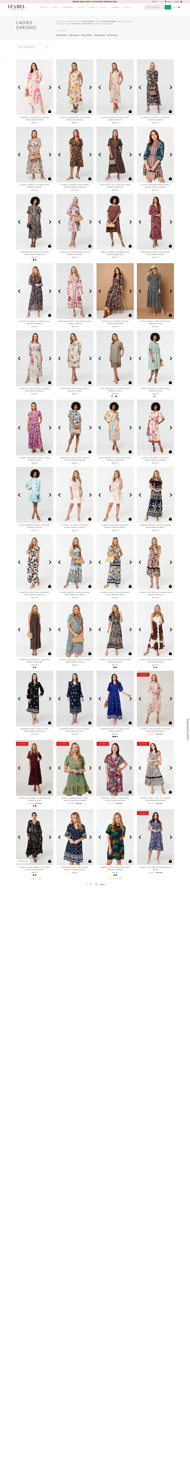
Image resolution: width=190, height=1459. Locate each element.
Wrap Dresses (99, 35)
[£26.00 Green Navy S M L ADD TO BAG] (115, 837)
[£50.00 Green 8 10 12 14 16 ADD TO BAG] (155, 87)
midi (74, 24)
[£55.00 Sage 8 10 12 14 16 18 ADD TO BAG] (75, 629)
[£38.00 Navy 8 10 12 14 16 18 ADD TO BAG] (75, 837)
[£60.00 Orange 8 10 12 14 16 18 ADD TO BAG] (115, 428)
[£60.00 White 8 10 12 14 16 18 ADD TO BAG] (34, 495)
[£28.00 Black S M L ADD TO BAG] (75, 428)
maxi (78, 24)
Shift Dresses (74, 35)
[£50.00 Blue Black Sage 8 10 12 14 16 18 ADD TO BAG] (115, 699)
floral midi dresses (109, 21)
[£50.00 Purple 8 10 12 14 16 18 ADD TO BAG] (75, 222)
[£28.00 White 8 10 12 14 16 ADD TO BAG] (115, 87)
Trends (115, 7)
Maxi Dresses (86, 35)
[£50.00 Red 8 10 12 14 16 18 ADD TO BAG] (155, 222)
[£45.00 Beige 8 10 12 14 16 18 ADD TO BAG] (34, 358)
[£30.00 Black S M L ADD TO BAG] (34, 562)
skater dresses (88, 21)
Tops (80, 7)
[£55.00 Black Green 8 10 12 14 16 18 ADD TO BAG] (34, 222)
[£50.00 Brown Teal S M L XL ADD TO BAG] (155, 629)
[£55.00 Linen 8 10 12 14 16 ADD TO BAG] (75, 358)
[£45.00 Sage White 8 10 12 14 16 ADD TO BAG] (155, 358)
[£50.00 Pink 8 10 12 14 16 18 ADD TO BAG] (34, 87)
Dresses (67, 7)
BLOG (127, 7)
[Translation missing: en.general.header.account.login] (181, 2)
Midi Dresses (61, 35)
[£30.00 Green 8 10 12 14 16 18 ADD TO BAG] (155, 155)
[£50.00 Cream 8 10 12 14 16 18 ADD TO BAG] (155, 428)
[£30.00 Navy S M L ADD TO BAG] (155, 495)
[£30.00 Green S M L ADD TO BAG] (75, 562)
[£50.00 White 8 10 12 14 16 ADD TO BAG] (34, 155)
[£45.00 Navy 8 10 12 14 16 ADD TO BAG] (75, 699)
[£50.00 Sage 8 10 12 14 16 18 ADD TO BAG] (155, 291)
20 (96, 884)
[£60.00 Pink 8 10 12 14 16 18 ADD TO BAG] (75, 291)
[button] (19, 87)
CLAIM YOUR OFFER (188, 729)
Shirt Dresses (112, 35)
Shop (55, 7)
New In (43, 7)
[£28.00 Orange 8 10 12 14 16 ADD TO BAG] (75, 87)
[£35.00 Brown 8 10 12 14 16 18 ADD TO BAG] (115, 222)
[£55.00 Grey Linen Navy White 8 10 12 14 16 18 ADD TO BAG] (115, 358)
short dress (86, 24)
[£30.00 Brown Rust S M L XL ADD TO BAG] (34, 629)
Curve (91, 7)
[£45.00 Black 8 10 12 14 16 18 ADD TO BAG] (155, 562)
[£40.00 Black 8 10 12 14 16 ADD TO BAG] (75, 155)
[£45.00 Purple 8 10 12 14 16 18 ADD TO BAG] (34, 291)
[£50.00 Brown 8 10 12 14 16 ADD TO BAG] (115, 155)
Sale (102, 7)
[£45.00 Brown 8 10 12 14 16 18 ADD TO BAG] (115, 291)
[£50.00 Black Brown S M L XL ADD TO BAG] (115, 629)
